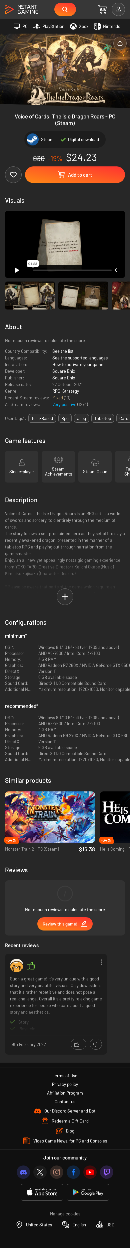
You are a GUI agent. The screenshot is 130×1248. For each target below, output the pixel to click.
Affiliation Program (65, 1093)
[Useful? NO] (96, 1044)
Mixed (58, 397)
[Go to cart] (102, 9)
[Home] (21, 10)
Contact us (65, 1101)
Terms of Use (65, 1075)
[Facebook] (73, 1172)
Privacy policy (65, 1084)
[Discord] (23, 1172)
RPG (56, 391)
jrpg (81, 418)
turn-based (42, 418)
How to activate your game (77, 364)
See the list (63, 351)
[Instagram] (56, 1172)
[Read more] (56, 1003)
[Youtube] (90, 1172)
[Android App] (88, 1192)
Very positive (64, 404)
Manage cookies (65, 1213)
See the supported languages (80, 357)
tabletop (102, 418)
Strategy (70, 391)
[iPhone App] (42, 1192)
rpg (65, 418)
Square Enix (63, 371)
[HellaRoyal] (16, 965)
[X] (40, 1172)
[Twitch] (106, 1172)
